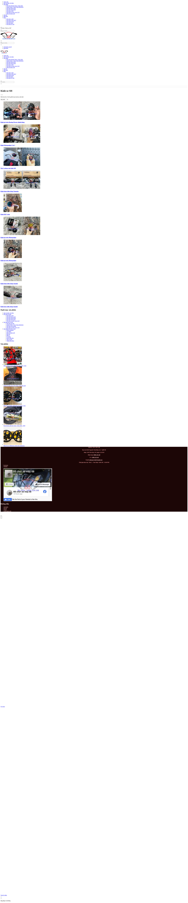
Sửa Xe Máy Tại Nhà (9, 3)
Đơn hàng (6, 48)
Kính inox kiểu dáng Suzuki (9, 306)
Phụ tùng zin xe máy (8, 322)
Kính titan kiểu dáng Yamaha (10, 191)
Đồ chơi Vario (9, 23)
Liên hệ (5, 508)
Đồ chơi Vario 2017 (11, 319)
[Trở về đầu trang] (1, 515)
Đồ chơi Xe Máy (7, 314)
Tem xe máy (9, 339)
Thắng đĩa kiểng (10, 340)
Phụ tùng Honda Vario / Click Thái (14, 5)
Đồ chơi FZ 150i (10, 24)
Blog (5, 17)
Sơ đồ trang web (7, 511)
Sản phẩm (6, 4)
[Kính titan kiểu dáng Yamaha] (22, 188)
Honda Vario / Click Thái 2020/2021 (15, 7)
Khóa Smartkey (10, 330)
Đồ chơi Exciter (10, 21)
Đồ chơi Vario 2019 (11, 8)
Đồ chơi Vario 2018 (11, 9)
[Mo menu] (1, 40)
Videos (5, 509)
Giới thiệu (6, 507)
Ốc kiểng (8, 336)
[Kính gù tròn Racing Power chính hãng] (22, 119)
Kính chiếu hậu (10, 338)
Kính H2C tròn (5, 214)
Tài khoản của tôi (8, 47)
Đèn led (8, 334)
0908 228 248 (97, 455)
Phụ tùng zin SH (10, 323)
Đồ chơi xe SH (9, 11)
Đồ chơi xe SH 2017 (11, 20)
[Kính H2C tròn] (13, 211)
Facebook (6, 465)
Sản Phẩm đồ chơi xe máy (10, 329)
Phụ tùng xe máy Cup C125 (12, 12)
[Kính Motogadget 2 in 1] (22, 142)
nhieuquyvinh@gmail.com (95, 460)
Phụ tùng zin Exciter (11, 326)
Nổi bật (5, 15)
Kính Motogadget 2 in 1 (8, 145)
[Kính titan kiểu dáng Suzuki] (13, 280)
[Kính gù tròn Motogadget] (22, 234)
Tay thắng (8, 331)
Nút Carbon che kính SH (8, 168)
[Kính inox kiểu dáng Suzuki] (13, 303)
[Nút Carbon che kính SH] (22, 165)
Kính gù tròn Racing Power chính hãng (13, 122)
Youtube (5, 466)
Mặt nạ (8, 335)
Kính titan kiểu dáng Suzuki (9, 283)
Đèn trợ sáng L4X (10, 13)
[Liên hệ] (1, 517)
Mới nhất (6, 16)
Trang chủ (6, 1)
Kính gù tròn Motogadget (8, 237)
